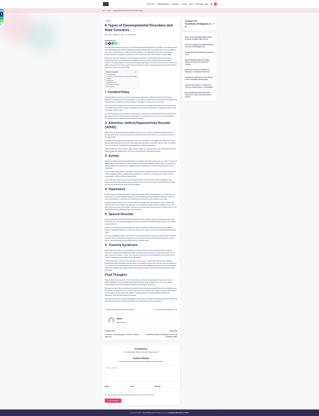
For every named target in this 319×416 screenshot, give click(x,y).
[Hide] (0, 24)
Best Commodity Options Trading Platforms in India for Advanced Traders (197, 62)
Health (109, 10)
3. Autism (108, 78)
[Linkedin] (112, 43)
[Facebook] (106, 43)
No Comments (132, 34)
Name (107, 386)
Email (132, 386)
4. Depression (110, 80)
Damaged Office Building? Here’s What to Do (199, 53)
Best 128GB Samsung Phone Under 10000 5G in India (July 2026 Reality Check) (198, 95)
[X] (109, 43)
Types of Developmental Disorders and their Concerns (120, 309)
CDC (162, 161)
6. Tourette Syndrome (112, 84)
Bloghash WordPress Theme (179, 413)
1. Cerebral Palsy (111, 74)
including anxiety (141, 261)
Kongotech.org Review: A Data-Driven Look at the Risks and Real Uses (199, 78)
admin (119, 318)
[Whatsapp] (116, 43)
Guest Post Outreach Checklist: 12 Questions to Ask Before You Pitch (197, 71)
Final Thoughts (110, 86)
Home (103, 10)
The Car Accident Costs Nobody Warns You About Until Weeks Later (199, 46)
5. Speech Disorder (111, 82)
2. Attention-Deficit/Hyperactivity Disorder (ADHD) (121, 76)
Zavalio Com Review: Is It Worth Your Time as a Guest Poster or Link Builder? (199, 86)
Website (157, 386)
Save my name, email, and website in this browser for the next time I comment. (131, 395)
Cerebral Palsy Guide (156, 116)
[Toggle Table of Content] (135, 72)
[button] (121, 322)
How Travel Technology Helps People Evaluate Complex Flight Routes (198, 38)
